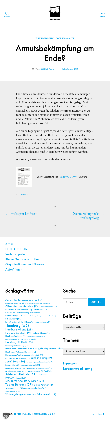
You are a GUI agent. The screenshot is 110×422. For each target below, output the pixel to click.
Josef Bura (15, 361)
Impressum (70, 363)
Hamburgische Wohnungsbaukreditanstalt (24, 355)
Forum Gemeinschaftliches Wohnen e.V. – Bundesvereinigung (27, 322)
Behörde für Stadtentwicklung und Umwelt (26, 310)
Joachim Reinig (41, 358)
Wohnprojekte (15, 254)
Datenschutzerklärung (77, 369)
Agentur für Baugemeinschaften (24, 300)
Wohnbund (11, 388)
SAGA (46, 371)
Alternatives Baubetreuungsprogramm (37, 303)
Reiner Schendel (34, 371)
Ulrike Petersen (44, 385)
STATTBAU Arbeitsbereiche (15, 378)
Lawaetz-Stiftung (12, 365)
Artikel (9, 244)
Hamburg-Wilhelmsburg (17, 346)
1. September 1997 (70, 69)
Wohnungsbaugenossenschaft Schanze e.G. (30, 394)
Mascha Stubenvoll (30, 365)
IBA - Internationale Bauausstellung (16, 358)
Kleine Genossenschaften (22, 259)
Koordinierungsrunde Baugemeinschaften (39, 362)
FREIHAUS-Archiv (47, 69)
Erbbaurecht (13, 319)
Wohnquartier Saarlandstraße (34, 388)
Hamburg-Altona (19, 329)
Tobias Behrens (19, 384)
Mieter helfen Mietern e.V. (15, 368)
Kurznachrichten (45, 38)
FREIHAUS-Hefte (16, 249)
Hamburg (24, 194)
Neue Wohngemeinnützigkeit (39, 368)
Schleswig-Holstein (21, 374)
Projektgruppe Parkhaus (16, 371)
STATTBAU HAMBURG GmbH (24, 381)
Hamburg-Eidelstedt (41, 333)
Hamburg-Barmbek (18, 333)
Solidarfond (44, 375)
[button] (6, 416)
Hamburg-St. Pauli (19, 342)
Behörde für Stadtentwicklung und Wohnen (24, 313)
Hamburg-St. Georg (28, 339)
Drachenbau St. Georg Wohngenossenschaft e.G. (38, 316)
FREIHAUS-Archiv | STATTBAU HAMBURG (34, 414)
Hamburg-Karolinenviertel (36, 336)
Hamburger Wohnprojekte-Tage (20, 352)
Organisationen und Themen (24, 264)
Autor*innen (13, 269)
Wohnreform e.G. (12, 391)
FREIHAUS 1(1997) (68, 176)
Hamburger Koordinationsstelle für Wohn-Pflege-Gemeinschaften (37, 349)
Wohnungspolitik (65, 38)
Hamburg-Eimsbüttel (15, 336)
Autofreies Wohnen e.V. (49, 306)
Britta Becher (12, 316)
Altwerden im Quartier (22, 306)
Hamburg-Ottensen (12, 339)
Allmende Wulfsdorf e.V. (14, 303)
